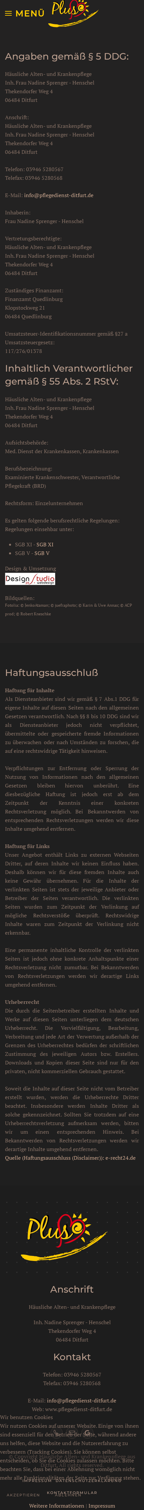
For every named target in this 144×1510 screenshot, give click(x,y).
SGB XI (45, 544)
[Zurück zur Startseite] (72, 13)
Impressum (101, 1505)
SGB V (42, 553)
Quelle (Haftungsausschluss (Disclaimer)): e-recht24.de (70, 1157)
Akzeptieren (23, 1495)
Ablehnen (68, 1495)
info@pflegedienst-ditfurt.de (58, 195)
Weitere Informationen (56, 1505)
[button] (25, 13)
